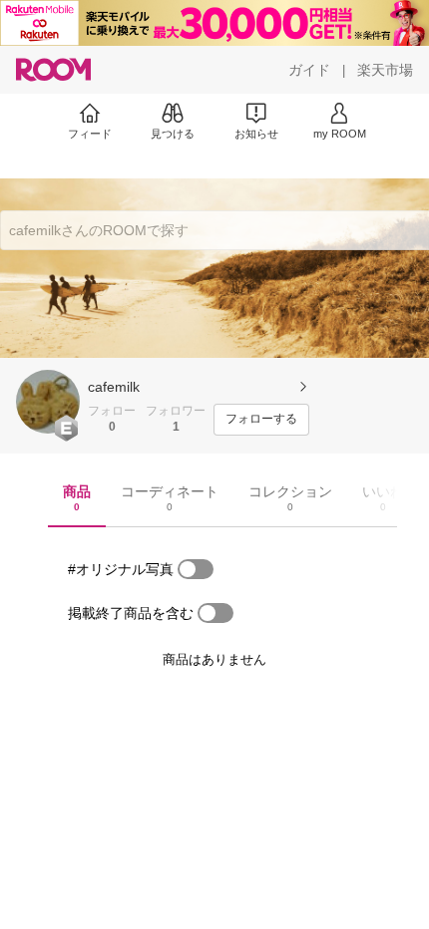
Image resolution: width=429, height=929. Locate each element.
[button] (48, 402)
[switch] (196, 569)
